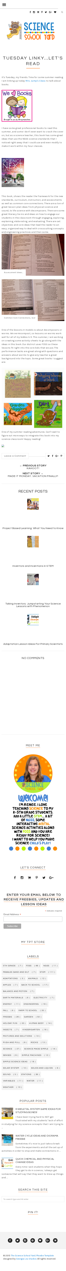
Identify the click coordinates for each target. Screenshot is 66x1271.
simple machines (31, 1055)
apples (7, 985)
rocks (34, 1042)
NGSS (46, 966)
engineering (31, 1004)
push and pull (11, 1042)
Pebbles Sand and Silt (16, 972)
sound (7, 1074)
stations (26, 1074)
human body (36, 1023)
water (30, 1081)
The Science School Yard (23, 1255)
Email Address (12, 914)
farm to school (28, 1010)
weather (8, 1087)
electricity (40, 998)
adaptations (10, 978)
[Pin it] (61, 456)
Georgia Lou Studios (26, 1259)
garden (28, 1017)
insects (7, 1030)
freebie (7, 1017)
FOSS (29, 966)
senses (7, 1055)
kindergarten (31, 1030)
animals (33, 978)
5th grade (9, 966)
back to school (30, 985)
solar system (11, 1068)
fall (5, 1010)
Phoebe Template (45, 1255)
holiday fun (10, 1023)
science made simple (36, 1049)
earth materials (13, 998)
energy (7, 1004)
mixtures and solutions (17, 1036)
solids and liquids (42, 1068)
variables (9, 1081)
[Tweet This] (49, 456)
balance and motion (15, 991)
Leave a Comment (15, 456)
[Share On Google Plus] (56, 456)
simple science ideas (15, 1062)
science (7, 1049)
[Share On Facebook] (52, 456)
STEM (42, 972)
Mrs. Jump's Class (35, 80)
